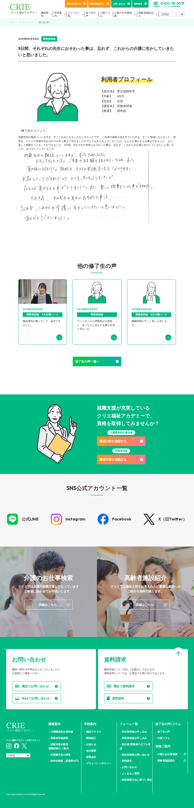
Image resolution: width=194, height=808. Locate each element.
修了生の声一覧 (26, 22)
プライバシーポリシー (98, 763)
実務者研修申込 (97, 4)
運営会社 (91, 756)
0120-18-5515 (172, 3)
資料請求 (138, 4)
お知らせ (91, 744)
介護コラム (163, 737)
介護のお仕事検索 (123, 14)
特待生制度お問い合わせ (136, 754)
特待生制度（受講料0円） (65, 760)
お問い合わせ (119, 4)
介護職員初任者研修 (62, 731)
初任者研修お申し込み (134, 731)
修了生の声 (163, 731)
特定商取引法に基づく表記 (137, 779)
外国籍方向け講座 (61, 754)
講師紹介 (91, 737)
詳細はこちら (48, 605)
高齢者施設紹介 (146, 14)
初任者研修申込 (74, 4)
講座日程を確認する (113, 441)
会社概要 (91, 750)
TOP (12, 22)
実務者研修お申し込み (134, 737)
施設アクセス (93, 731)
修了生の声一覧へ (87, 361)
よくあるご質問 (130, 773)
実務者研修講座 (59, 737)
